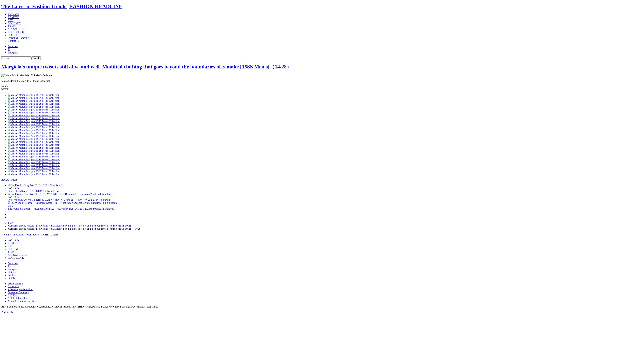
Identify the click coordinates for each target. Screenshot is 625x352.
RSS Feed (13, 295)
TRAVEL (13, 26)
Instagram (13, 52)
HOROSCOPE (16, 32)
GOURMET (14, 23)
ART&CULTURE (17, 29)
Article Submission (17, 298)
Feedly (11, 275)
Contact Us (13, 40)
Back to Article (9, 179)
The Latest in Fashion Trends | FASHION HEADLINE (61, 6)
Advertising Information (20, 289)
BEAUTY (13, 17)
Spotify (11, 278)
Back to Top (7, 312)
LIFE (10, 20)
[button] (312, 86)
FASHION (13, 14)
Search (36, 58)
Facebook (13, 46)
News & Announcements (21, 301)
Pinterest (12, 272)
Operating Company (18, 38)
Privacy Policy (15, 283)
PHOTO (12, 35)
